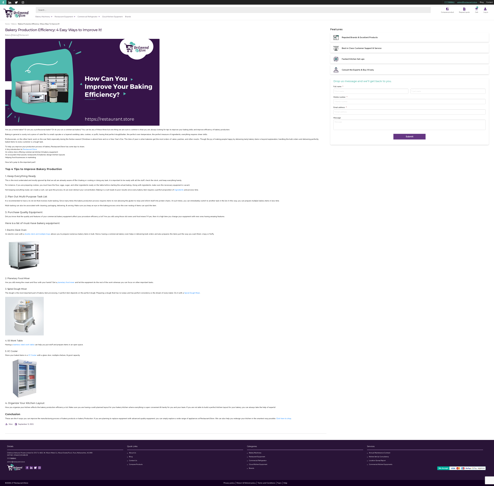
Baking (15, 35)
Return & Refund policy (246, 483)
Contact (489, 2)
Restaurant (24, 35)
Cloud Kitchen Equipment (112, 16)
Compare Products (136, 464)
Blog (482, 2)
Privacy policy (229, 483)
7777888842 (449, 2)
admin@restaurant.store (467, 2)
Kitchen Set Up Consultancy (379, 457)
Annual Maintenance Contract (379, 453)
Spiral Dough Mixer (192, 293)
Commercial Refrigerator (88, 16)
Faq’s (279, 483)
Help (285, 483)
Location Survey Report (377, 460)
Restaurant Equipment (64, 16)
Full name (338, 86)
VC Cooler (32, 355)
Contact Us (133, 460)
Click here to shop (283, 418)
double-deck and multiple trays (37, 234)
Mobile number (340, 97)
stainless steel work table (23, 344)
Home (7, 24)
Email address (340, 107)
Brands (128, 16)
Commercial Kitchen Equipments (380, 464)
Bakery (13, 24)
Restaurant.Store (30, 149)
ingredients (179, 190)
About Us (132, 453)
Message (337, 118)
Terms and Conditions (266, 483)
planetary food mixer (66, 282)
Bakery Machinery (43, 16)
